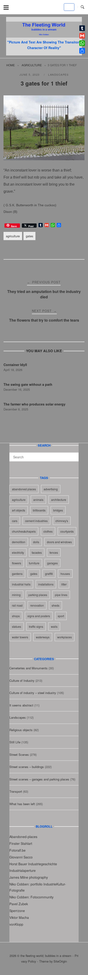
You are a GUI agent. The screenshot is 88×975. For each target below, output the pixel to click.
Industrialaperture (22, 870)
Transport (15, 791)
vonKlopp (16, 924)
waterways (43, 637)
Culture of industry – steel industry (32, 692)
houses (65, 574)
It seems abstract (21, 705)
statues (16, 626)
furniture (34, 563)
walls (54, 626)
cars (14, 521)
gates (29, 236)
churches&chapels (24, 531)
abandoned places (24, 489)
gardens (17, 574)
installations (46, 584)
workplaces (64, 637)
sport (61, 616)
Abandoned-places (23, 836)
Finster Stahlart (20, 843)
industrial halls (21, 584)
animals (38, 500)
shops (16, 616)
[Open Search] (82, 7)
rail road (17, 605)
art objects (18, 510)
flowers (16, 563)
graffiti (49, 574)
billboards (39, 510)
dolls (36, 542)
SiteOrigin (60, 961)
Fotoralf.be (17, 850)
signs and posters (38, 616)
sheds (55, 605)
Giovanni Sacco (21, 857)
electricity (18, 552)
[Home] (44, 36)
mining (16, 595)
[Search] (73, 454)
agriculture (32, 65)
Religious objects (21, 730)
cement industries (36, 521)
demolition (18, 542)
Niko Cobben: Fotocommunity (31, 897)
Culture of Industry (21, 680)
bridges (58, 510)
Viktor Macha (19, 917)
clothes (48, 531)
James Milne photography (28, 877)
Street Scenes (19, 754)
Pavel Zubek (18, 903)
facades (37, 552)
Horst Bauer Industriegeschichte (33, 864)
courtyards (67, 531)
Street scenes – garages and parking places (39, 779)
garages (52, 563)
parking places (37, 595)
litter (64, 584)
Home (10, 65)
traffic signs (36, 626)
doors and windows (59, 542)
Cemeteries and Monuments (28, 668)
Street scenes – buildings (26, 766)
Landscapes (58, 74)
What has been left (22, 804)
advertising (51, 489)
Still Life (14, 742)
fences (54, 552)
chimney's (61, 521)
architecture (58, 500)
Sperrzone (17, 910)
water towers (20, 637)
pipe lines (61, 595)
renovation (37, 605)
